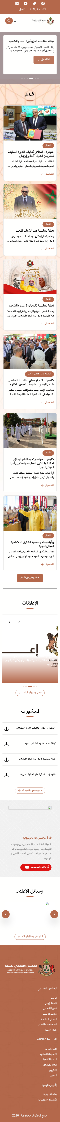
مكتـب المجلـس (49, 1014)
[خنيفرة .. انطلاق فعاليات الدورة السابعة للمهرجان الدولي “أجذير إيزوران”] (30, 108)
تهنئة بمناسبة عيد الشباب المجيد (35, 231)
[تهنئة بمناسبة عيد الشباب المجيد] (30, 186)
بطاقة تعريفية (50, 1095)
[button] (19, 622)
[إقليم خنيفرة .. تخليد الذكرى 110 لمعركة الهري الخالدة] (30, 904)
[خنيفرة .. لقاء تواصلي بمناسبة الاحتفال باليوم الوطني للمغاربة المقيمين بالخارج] (30, 336)
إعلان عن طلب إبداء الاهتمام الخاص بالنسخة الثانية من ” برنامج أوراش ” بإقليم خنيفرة (31, 660)
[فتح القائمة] (15, 21)
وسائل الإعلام (30, 891)
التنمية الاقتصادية (48, 1054)
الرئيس (53, 998)
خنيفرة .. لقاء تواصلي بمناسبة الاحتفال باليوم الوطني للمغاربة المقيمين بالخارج (31, 382)
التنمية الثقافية (50, 1060)
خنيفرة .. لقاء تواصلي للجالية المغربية (38, 775)
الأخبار (48, 145)
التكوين (53, 1070)
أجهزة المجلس (50, 1009)
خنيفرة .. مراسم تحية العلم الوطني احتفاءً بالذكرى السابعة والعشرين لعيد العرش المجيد (32, 463)
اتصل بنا (20, 9)
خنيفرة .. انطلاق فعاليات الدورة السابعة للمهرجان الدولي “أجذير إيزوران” (31, 154)
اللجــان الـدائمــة (49, 1019)
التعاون (53, 1076)
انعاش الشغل (50, 1065)
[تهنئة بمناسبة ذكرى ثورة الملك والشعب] (30, 261)
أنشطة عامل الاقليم (42, 374)
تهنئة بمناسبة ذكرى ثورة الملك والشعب (31, 41)
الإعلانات (30, 603)
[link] (30, 54)
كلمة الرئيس (51, 1003)
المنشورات (30, 711)
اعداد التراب (51, 1049)
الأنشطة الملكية (38, 9)
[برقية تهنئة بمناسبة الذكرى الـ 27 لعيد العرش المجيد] (30, 498)
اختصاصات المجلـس (47, 1025)
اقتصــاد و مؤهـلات (47, 1100)
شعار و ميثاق (50, 1030)
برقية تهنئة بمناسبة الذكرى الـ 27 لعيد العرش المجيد (32, 544)
